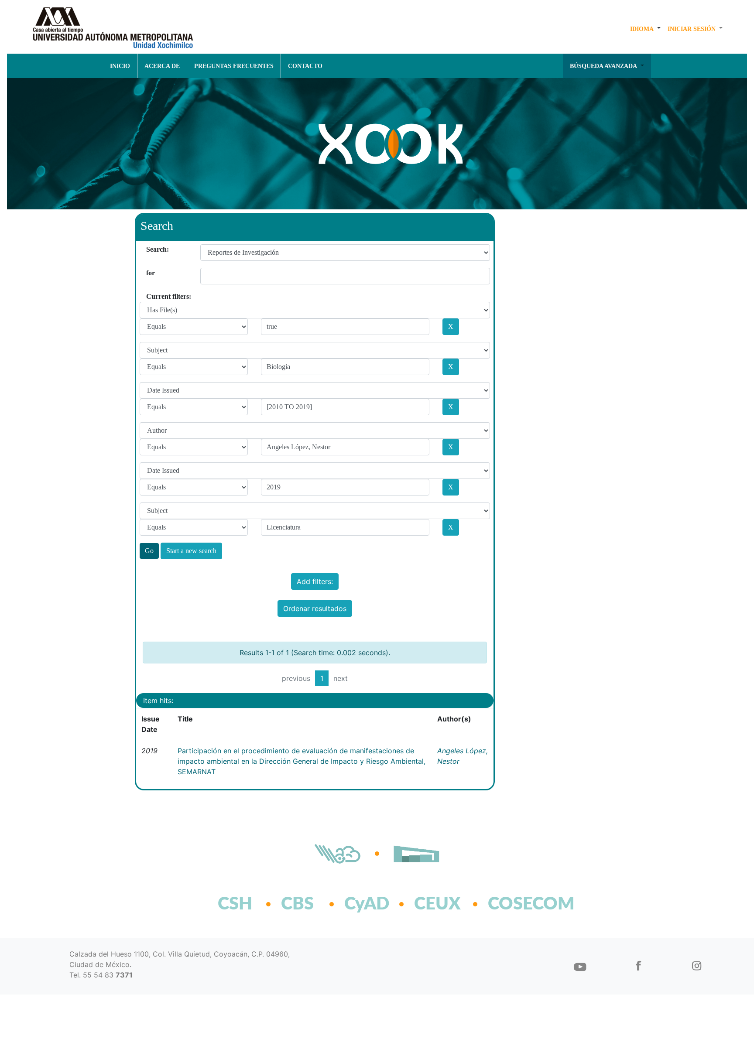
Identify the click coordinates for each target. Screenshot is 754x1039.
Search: (149, 249)
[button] (645, 29)
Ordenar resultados (314, 608)
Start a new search (191, 550)
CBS (297, 904)
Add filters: (315, 581)
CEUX (437, 904)
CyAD (366, 904)
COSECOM (512, 904)
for (149, 273)
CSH (235, 904)
